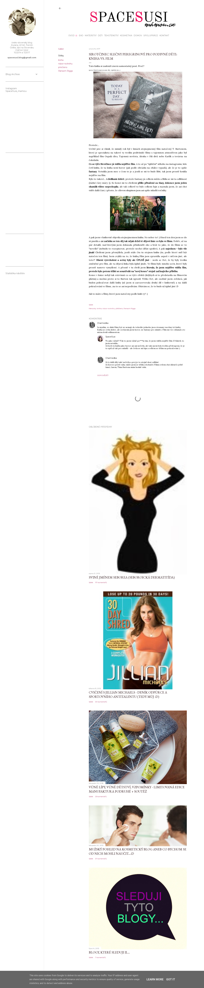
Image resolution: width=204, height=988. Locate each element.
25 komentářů (101, 796)
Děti (100, 35)
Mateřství (90, 35)
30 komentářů (101, 702)
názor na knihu (65, 63)
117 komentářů (101, 582)
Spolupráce (150, 35)
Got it (170, 979)
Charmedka (102, 323)
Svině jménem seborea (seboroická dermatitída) (132, 577)
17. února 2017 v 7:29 (117, 323)
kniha (60, 60)
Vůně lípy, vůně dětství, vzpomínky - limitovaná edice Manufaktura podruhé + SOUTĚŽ (137, 789)
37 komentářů (101, 859)
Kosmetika (126, 35)
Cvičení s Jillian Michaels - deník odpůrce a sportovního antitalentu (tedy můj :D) (128, 694)
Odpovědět (103, 375)
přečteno (62, 67)
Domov (138, 35)
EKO (81, 35)
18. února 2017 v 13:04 (126, 358)
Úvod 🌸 (72, 35)
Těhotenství (111, 35)
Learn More (155, 979)
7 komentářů (100, 957)
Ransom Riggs (65, 71)
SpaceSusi (110, 336)
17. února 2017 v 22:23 (125, 337)
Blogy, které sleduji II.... (109, 952)
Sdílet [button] (61, 49)
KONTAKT (164, 35)
